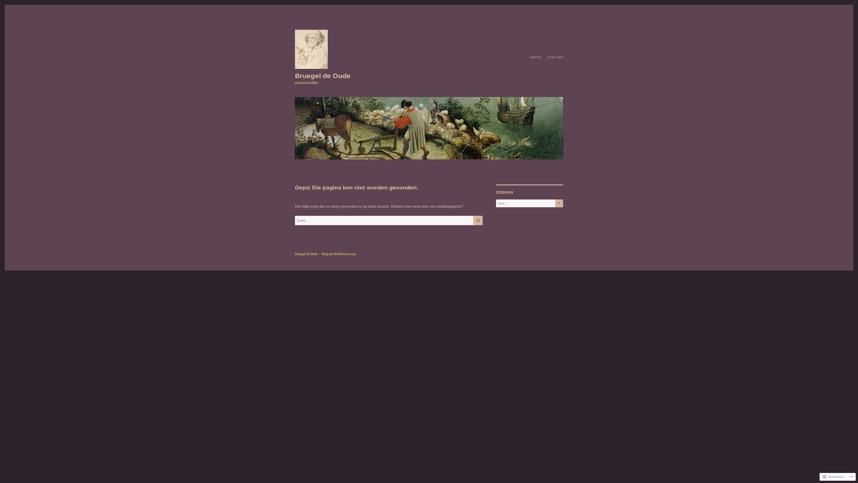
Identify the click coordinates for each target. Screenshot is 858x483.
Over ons (555, 57)
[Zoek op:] (384, 220)
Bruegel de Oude (323, 76)
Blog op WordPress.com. (339, 254)
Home (535, 57)
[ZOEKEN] (478, 220)
